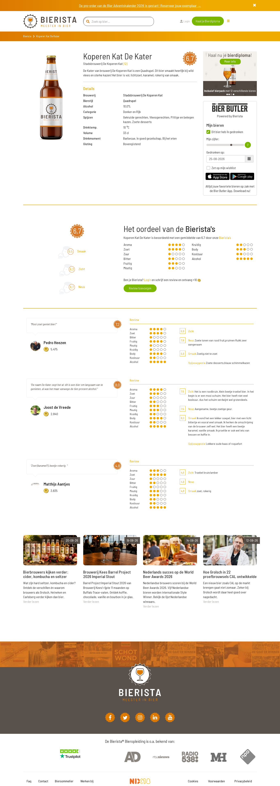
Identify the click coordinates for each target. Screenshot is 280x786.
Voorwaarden (216, 781)
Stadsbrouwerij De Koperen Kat (143, 95)
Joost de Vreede (57, 407)
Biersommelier (64, 781)
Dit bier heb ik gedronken (227, 132)
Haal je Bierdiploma (208, 21)
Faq (29, 781)
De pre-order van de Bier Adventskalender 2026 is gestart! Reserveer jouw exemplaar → (140, 5)
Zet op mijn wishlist (224, 168)
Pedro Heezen (55, 342)
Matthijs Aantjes (57, 483)
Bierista (27, 36)
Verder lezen (31, 601)
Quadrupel (129, 101)
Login (186, 21)
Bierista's (225, 237)
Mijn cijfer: (212, 139)
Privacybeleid (243, 781)
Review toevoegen (140, 288)
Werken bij (86, 781)
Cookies (193, 781)
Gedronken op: (215, 152)
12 (125, 64)
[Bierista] (46, 21)
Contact (43, 781)
